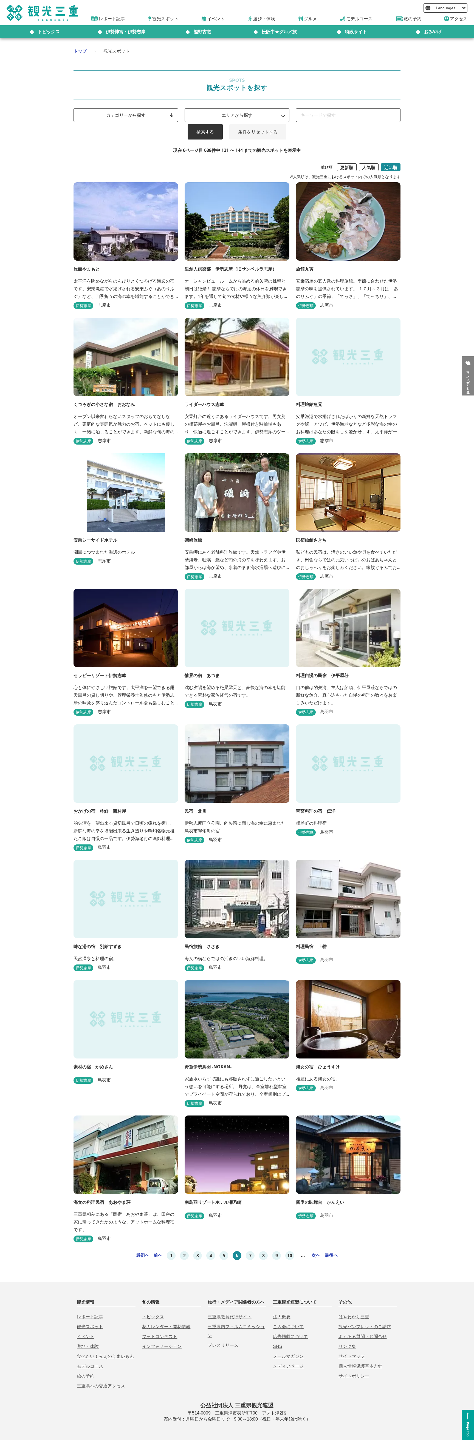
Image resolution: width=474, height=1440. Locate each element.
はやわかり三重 (353, 1316)
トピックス (49, 31)
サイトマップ (351, 1356)
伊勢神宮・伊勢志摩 (125, 31)
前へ (158, 1255)
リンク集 (347, 1346)
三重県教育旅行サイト (230, 1316)
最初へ (142, 1255)
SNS (277, 1346)
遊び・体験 (88, 1346)
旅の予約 (85, 1376)
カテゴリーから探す (126, 115)
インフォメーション (162, 1346)
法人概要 (281, 1316)
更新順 (346, 167)
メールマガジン (288, 1356)
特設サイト (356, 31)
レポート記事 (90, 1316)
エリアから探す (237, 115)
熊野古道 (202, 31)
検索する (205, 132)
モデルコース (90, 1366)
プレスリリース (223, 1345)
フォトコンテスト (159, 1336)
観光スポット (90, 1326)
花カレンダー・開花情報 (166, 1326)
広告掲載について (290, 1336)
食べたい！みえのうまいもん (105, 1356)
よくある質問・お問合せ (362, 1336)
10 (289, 1256)
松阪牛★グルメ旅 (279, 31)
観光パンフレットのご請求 (364, 1326)
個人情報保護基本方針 (360, 1366)
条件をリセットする (258, 132)
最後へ (331, 1255)
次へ (316, 1255)
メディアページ (288, 1366)
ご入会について (288, 1326)
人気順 (368, 167)
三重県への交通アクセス (101, 1386)
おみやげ (433, 31)
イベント (85, 1336)
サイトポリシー (353, 1376)
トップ (80, 51)
